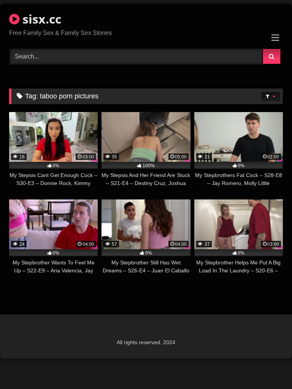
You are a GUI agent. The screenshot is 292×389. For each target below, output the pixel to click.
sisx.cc (40, 19)
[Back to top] (268, 366)
